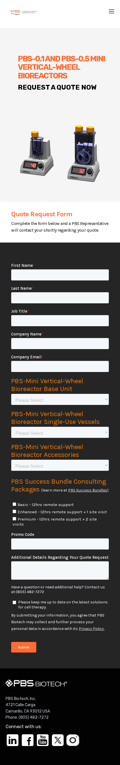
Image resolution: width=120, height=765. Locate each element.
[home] (23, 11)
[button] (111, 11)
